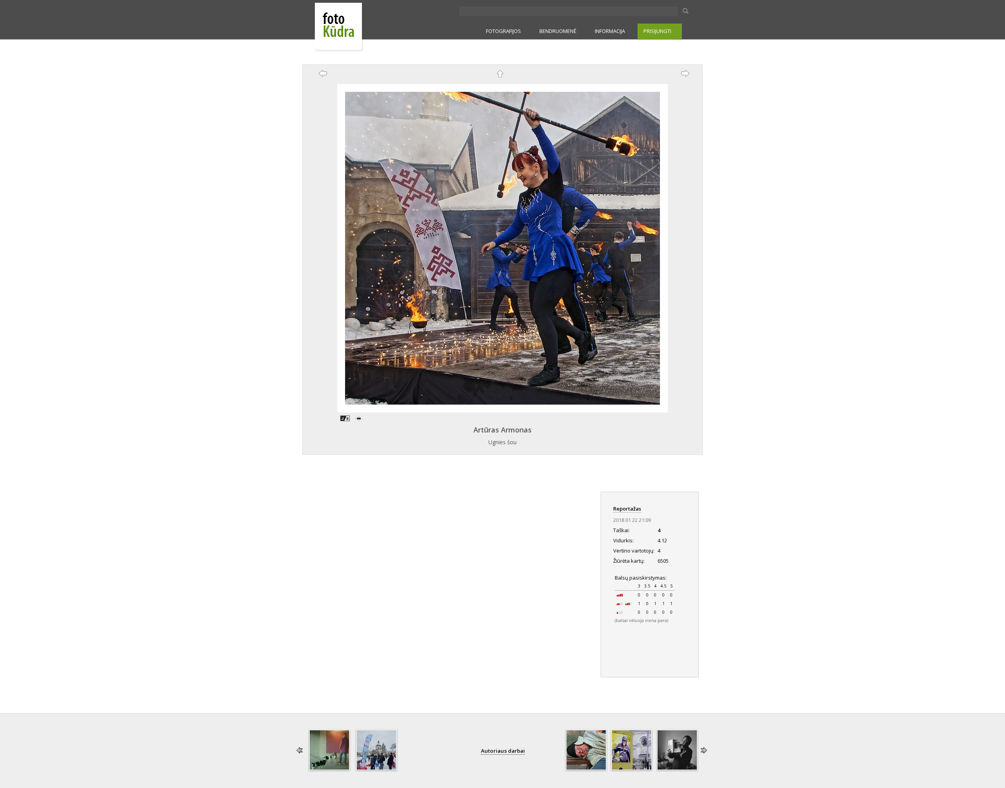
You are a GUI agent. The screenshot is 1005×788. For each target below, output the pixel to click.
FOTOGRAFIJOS (503, 31)
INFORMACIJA (610, 31)
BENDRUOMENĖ (557, 31)
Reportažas (627, 508)
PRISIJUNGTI (657, 31)
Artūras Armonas (502, 429)
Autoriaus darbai (503, 750)
